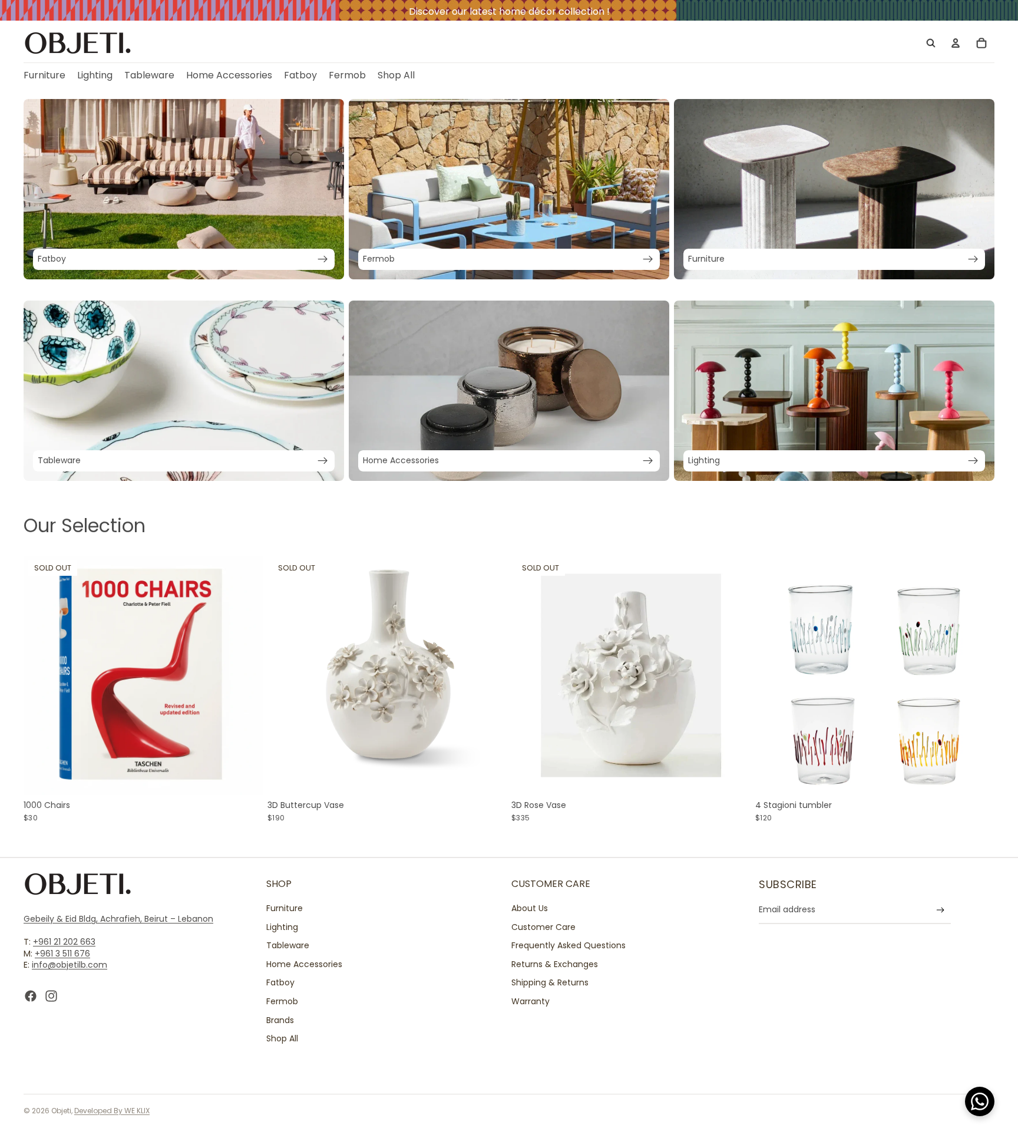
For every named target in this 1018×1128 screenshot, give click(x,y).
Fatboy (280, 982)
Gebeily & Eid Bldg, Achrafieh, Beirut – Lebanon (118, 919)
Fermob (282, 1001)
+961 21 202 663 (64, 942)
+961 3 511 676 (62, 953)
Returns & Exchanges (554, 963)
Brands (280, 1019)
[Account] (956, 43)
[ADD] (976, 776)
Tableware (287, 945)
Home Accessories (304, 963)
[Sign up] (940, 909)
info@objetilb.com (69, 965)
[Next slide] (245, 675)
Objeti (61, 1111)
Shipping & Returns (550, 982)
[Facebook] (31, 996)
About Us (529, 908)
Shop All (282, 1038)
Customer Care (543, 926)
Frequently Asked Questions (568, 945)
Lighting (282, 926)
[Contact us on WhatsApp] (979, 1101)
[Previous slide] (41, 675)
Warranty (530, 1001)
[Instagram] (51, 996)
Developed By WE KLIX (112, 1111)
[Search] (931, 43)
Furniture (284, 908)
